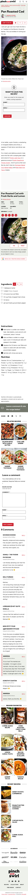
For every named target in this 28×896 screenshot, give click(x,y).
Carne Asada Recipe (7, 726)
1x (14, 284)
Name (5, 102)
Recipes (7, 5)
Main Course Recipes (14, 5)
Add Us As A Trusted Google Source (15, 258)
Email (5, 108)
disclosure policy (7, 81)
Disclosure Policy (11, 894)
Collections (14, 884)
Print (23, 245)
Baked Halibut (8, 167)
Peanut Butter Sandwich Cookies (18, 807)
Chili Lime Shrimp (20, 442)
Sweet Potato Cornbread (18, 792)
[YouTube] (12, 881)
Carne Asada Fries (17, 835)
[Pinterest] (18, 881)
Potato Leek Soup (15, 158)
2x (17, 284)
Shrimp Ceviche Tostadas (20, 468)
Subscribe (7, 116)
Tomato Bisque (20, 778)
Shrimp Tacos (7, 778)
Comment (6, 492)
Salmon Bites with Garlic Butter (7, 443)
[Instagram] (9, 881)
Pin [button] (14, 245)
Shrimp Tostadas (7, 467)
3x (21, 284)
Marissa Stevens (11, 15)
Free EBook (10, 887)
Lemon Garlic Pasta (7, 753)
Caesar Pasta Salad (17, 821)
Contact (18, 887)
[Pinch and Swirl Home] (8, 1)
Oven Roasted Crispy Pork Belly (20, 728)
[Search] (23, 1)
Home (2, 5)
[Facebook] (15, 881)
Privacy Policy (4, 894)
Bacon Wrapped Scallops (20, 754)
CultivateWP (23, 894)
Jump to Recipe (7, 22)
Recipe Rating (7, 487)
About (22, 884)
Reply (23, 535)
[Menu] (26, 1)
